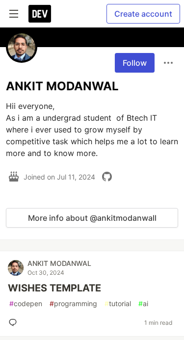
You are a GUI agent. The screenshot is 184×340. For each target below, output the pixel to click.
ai (143, 303)
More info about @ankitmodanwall (92, 218)
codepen (25, 303)
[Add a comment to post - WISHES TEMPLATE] (14, 322)
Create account (143, 14)
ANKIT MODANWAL (59, 263)
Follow (135, 63)
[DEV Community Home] (39, 14)
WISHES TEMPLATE (54, 288)
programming (73, 303)
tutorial (118, 303)
